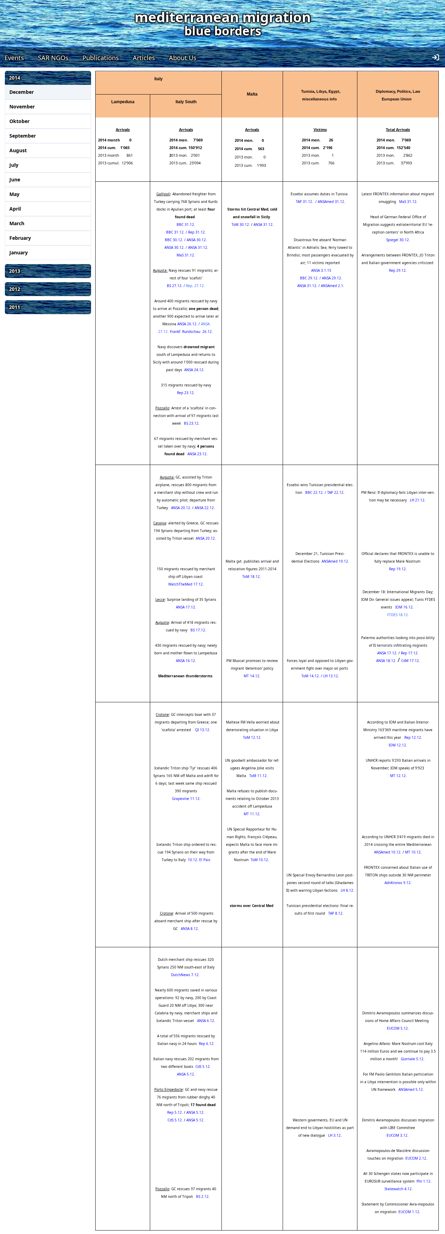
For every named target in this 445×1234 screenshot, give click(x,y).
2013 (14, 271)
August (18, 150)
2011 (14, 307)
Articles (144, 58)
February (20, 238)
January (18, 252)
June (14, 179)
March (16, 223)
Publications (100, 58)
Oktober (19, 121)
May (14, 194)
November (22, 106)
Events (14, 58)
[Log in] (435, 57)
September (22, 135)
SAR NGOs (53, 58)
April (15, 208)
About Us (182, 58)
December (21, 92)
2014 (14, 77)
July (13, 165)
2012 (14, 289)
